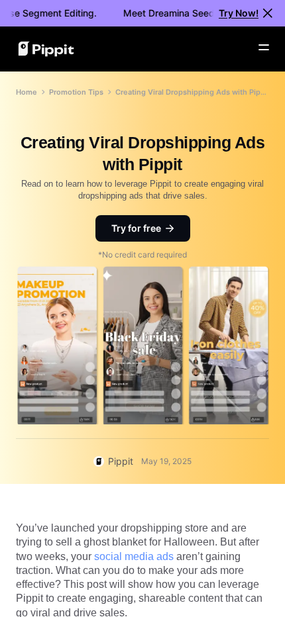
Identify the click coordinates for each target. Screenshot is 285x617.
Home (26, 92)
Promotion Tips (76, 92)
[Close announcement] (267, 13)
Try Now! (238, 13)
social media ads (134, 556)
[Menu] (264, 48)
